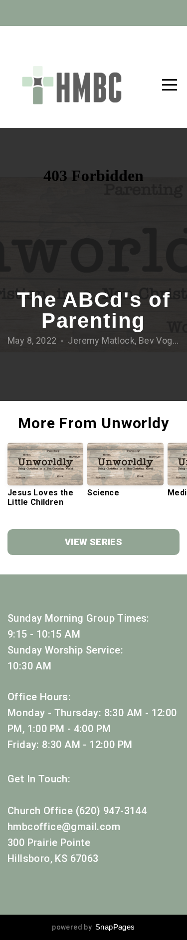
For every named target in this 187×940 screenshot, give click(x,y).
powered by (93, 927)
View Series (93, 542)
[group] (45, 478)
